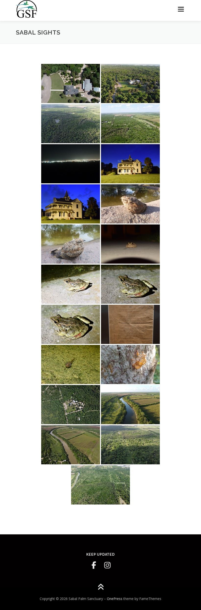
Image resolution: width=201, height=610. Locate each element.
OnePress (114, 598)
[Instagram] (107, 565)
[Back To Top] (100, 587)
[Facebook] (93, 565)
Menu (180, 9)
